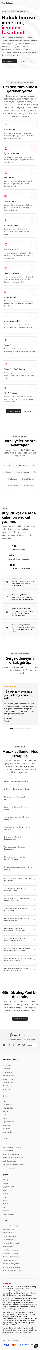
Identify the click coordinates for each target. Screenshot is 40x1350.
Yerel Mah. (6, 1211)
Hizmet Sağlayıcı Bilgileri (10, 1226)
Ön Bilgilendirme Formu (10, 1253)
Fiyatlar (4, 1118)
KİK (3, 1207)
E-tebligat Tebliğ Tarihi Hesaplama (14, 1164)
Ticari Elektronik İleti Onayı (11, 1271)
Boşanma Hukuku (8, 1122)
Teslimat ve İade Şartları (10, 1264)
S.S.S (4, 1115)
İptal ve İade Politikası (10, 1260)
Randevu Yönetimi (8, 1079)
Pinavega (12, 1039)
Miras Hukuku (7, 1132)
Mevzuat (5, 1111)
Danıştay (5, 1183)
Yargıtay (5, 1180)
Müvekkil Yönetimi (8, 1076)
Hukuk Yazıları (7, 1105)
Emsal (4, 1190)
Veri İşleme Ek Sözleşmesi (11, 1267)
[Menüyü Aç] (37, 3)
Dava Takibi (6, 1069)
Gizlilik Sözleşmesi (8, 1240)
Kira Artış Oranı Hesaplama (11, 1147)
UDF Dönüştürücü (8, 1168)
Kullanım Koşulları (8, 1229)
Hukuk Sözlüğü (7, 1108)
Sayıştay (5, 1193)
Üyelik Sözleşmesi (8, 1233)
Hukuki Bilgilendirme (9, 1236)
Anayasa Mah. (7, 1197)
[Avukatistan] (7, 3)
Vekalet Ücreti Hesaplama (11, 1154)
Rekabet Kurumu (8, 1214)
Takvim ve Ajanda (8, 1082)
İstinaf (4, 1200)
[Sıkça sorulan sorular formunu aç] (36, 1346)
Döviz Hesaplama (8, 1151)
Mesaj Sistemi (7, 1086)
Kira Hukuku (6, 1129)
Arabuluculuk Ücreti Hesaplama (13, 1158)
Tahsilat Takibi (7, 1072)
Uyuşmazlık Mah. (8, 1187)
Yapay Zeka (6, 1089)
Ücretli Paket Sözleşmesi (10, 1250)
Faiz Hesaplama (7, 1144)
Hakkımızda (6, 1101)
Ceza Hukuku (6, 1125)
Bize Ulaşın (28, 411)
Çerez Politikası (7, 1246)
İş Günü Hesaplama (9, 1161)
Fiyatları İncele (25, 61)
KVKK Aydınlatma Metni (10, 1243)
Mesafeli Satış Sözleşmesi (11, 1257)
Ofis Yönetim (6, 1065)
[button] (15, 465)
